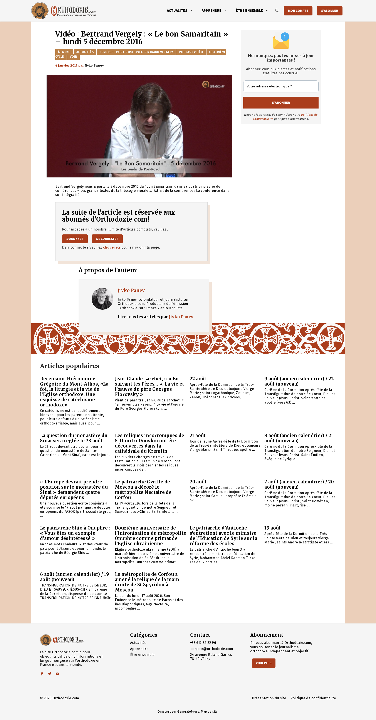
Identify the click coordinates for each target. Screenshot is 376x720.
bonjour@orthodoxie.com (211, 649)
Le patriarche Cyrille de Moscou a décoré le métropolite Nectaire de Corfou (143, 489)
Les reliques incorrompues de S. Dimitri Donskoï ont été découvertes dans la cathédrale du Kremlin (149, 443)
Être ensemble (249, 10)
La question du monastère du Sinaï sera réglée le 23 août (73, 438)
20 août (198, 481)
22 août (198, 378)
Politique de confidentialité (313, 698)
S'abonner (329, 11)
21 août (198, 435)
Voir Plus (264, 663)
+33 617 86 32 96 (203, 643)
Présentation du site (269, 698)
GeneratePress (188, 711)
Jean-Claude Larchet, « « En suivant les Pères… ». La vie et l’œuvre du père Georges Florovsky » (149, 386)
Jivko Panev (131, 290)
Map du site (209, 711)
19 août (272, 528)
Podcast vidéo (191, 52)
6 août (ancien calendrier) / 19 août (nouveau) (74, 576)
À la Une (64, 52)
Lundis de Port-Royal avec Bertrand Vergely (136, 52)
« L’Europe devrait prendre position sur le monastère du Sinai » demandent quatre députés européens (74, 489)
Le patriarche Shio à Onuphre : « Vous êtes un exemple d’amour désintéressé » (75, 533)
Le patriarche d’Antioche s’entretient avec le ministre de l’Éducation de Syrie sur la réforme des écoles (223, 535)
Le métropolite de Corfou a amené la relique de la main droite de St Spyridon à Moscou (147, 582)
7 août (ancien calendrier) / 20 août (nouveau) (299, 484)
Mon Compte (298, 11)
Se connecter (107, 239)
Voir (73, 56)
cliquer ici (111, 247)
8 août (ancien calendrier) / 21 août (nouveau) (298, 438)
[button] (192, 10)
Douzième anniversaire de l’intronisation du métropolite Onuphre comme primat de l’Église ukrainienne (150, 535)
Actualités (177, 10)
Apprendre (212, 10)
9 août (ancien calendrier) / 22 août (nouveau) (299, 381)
